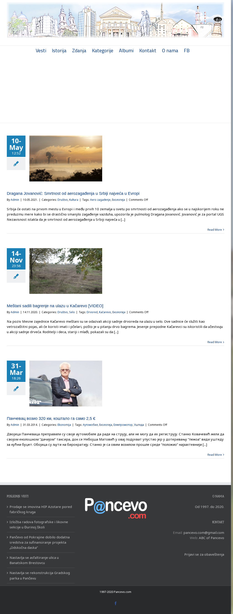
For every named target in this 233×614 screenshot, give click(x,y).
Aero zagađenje (100, 200)
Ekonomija (64, 425)
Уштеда (139, 425)
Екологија (118, 200)
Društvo (63, 200)
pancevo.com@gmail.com (203, 532)
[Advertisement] (115, 89)
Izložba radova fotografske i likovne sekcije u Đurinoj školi (39, 524)
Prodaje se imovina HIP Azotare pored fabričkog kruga (41, 509)
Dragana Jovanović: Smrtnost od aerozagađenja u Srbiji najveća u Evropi (73, 193)
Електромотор (123, 425)
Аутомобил (90, 425)
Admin (15, 200)
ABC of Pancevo (211, 537)
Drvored (92, 312)
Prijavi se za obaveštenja (204, 554)
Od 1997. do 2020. (209, 506)
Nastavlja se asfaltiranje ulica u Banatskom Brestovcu (34, 560)
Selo (72, 312)
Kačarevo (105, 312)
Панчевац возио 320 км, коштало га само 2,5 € (51, 418)
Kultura (73, 200)
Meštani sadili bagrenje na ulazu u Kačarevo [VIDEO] (55, 306)
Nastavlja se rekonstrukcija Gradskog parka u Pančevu (40, 575)
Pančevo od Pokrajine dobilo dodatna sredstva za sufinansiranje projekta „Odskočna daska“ (40, 542)
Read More (215, 230)
